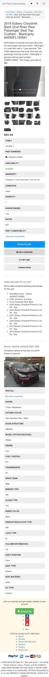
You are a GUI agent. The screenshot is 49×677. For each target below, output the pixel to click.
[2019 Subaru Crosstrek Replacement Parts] (24, 372)
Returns (21, 644)
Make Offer (25, 267)
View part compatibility (15, 236)
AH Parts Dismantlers (14, 3)
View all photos (15, 396)
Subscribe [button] (26, 611)
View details (34, 179)
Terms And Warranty (27, 641)
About (20, 636)
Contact (21, 639)
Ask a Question (25, 252)
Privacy (21, 647)
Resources (23, 649)
